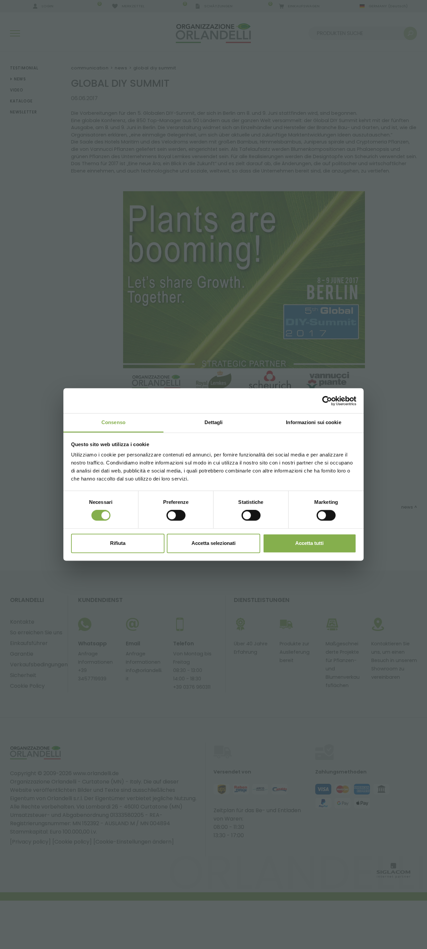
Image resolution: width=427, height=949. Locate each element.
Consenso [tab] (113, 422)
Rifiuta (117, 543)
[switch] (175, 515)
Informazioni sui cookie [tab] (313, 422)
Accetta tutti (309, 543)
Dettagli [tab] (213, 422)
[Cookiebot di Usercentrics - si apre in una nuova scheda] (327, 401)
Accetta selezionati (213, 543)
